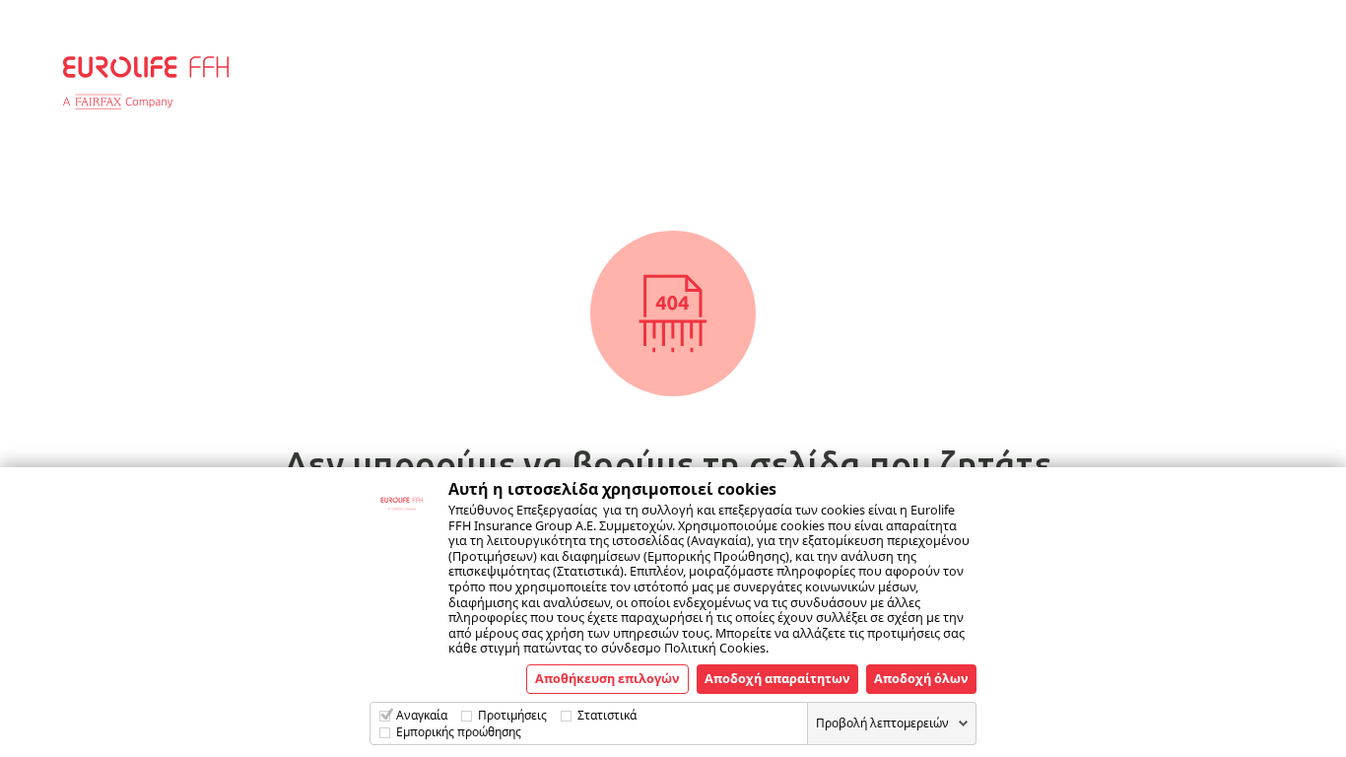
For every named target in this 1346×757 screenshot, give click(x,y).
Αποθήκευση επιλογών (607, 678)
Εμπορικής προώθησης (458, 731)
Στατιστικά (607, 715)
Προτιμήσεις (512, 715)
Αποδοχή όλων (921, 678)
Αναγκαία (421, 715)
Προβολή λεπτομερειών (882, 723)
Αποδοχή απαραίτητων (777, 678)
